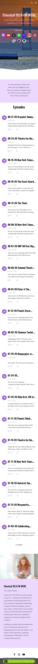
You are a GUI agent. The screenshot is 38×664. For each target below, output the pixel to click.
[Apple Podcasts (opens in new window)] (3, 35)
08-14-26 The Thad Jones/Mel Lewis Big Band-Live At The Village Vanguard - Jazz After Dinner (21, 203)
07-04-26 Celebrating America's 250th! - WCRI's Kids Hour (20, 526)
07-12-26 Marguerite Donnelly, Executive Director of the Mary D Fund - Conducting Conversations (21, 504)
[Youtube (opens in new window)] (24, 654)
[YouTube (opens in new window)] (8, 35)
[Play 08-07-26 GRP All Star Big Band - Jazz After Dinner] (4, 247)
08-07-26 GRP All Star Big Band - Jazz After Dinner (21, 246)
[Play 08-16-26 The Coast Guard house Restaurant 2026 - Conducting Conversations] (4, 182)
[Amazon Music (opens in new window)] (24, 35)
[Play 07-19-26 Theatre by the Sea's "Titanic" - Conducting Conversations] (4, 441)
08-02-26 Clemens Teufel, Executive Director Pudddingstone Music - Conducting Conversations (21, 332)
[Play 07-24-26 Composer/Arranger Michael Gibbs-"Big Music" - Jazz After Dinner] (4, 376)
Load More (19, 545)
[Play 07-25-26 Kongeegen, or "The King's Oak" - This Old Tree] (4, 354)
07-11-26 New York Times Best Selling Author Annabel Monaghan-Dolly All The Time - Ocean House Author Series (21, 461)
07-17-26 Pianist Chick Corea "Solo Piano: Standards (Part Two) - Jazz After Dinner (21, 418)
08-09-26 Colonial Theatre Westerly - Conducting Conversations (21, 267)
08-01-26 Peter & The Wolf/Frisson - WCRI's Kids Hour (21, 289)
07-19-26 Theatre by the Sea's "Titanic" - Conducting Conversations (21, 440)
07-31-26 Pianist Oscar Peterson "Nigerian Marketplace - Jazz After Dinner (20, 310)
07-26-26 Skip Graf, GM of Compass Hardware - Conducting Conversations (21, 396)
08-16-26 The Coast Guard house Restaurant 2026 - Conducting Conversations (21, 181)
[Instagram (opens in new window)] (19, 654)
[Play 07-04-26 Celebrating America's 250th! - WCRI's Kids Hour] (4, 527)
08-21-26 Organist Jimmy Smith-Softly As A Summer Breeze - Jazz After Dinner (21, 116)
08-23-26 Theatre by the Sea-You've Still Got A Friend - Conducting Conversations (21, 138)
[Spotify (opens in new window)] (19, 35)
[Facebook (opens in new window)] (14, 654)
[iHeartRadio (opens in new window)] (29, 35)
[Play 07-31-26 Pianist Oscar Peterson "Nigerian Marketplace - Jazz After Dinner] (4, 311)
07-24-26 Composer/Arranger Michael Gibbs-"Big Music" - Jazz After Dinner (21, 375)
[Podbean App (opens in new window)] (14, 35)
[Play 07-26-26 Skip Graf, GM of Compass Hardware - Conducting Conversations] (4, 397)
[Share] (17, 129)
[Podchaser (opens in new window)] (19, 41)
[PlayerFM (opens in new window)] (35, 35)
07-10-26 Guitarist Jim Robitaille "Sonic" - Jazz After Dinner (19, 483)
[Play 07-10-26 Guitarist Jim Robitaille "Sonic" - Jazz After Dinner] (4, 484)
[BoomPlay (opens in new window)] (24, 41)
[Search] (31, 3)
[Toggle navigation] (35, 3)
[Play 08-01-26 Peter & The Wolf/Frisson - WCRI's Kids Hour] (4, 290)
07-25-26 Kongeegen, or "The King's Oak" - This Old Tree (21, 353)
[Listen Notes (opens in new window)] (14, 41)
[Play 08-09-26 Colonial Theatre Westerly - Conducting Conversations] (4, 268)
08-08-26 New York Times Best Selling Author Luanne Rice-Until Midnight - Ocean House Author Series (21, 224)
